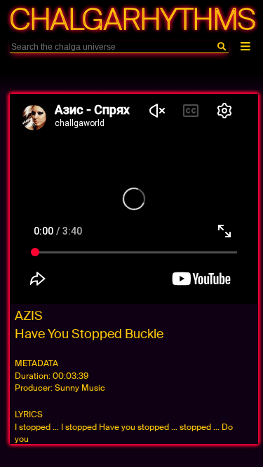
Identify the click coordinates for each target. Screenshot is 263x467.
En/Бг (119, 72)
